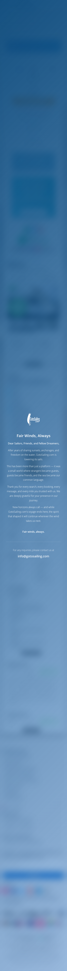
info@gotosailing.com (33, 556)
